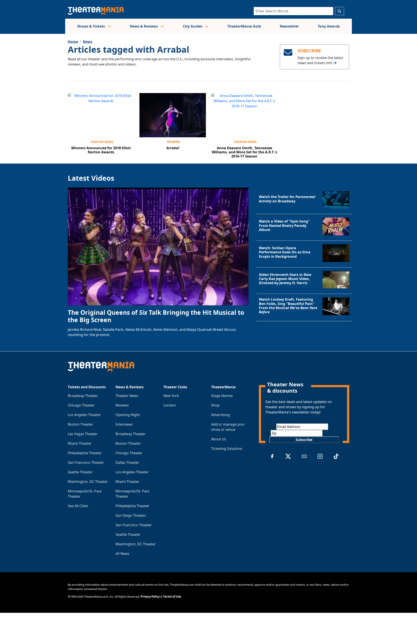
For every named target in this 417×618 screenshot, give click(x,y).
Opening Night (128, 414)
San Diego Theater (131, 515)
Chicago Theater (81, 405)
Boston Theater (80, 424)
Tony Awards (329, 26)
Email (270, 426)
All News (122, 553)
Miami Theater (80, 443)
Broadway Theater (83, 395)
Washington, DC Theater (88, 481)
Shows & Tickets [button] (91, 26)
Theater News (101, 142)
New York (171, 395)
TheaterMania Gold (244, 26)
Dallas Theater (127, 462)
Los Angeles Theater (84, 414)
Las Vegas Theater (83, 433)
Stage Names (222, 395)
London (169, 405)
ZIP (268, 433)
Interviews (124, 424)
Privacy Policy (150, 596)
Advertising (220, 414)
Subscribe (304, 439)
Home (73, 41)
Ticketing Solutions (226, 448)
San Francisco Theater (86, 462)
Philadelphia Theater (85, 453)
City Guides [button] (193, 26)
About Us (218, 439)
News (87, 41)
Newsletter (289, 26)
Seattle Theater (80, 472)
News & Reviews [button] (144, 26)
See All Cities (78, 505)
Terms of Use (172, 596)
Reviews (173, 142)
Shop (215, 405)
